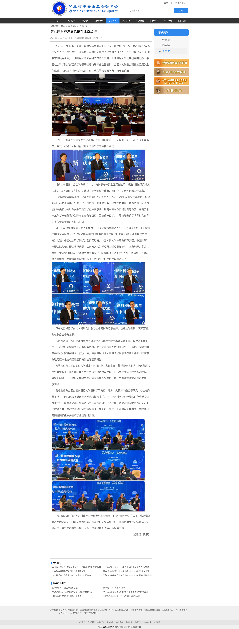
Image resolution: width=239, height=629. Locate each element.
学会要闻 (112, 21)
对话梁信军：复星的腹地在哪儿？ (66, 588)
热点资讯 (126, 21)
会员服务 (140, 21)
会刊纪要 (83, 26)
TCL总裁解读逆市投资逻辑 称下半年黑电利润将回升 (125, 592)
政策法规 (168, 21)
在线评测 (100, 622)
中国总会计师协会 (152, 610)
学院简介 (85, 21)
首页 (57, 21)
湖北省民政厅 (76, 613)
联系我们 (182, 21)
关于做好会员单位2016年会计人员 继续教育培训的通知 (126, 567)
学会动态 (110, 622)
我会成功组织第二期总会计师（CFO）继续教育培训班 (126, 571)
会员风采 (154, 21)
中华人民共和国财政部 (68, 610)
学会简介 (71, 21)
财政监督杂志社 (91, 613)
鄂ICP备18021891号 (106, 627)
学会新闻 (166, 40)
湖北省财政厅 (168, 610)
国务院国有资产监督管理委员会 (93, 610)
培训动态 (166, 45)
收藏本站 (181, 3)
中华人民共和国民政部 (119, 610)
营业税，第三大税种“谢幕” (114, 588)
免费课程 (91, 622)
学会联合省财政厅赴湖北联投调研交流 (68, 571)
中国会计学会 (136, 610)
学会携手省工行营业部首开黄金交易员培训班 (71, 575)
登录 (166, 3)
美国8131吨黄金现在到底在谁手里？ (67, 596)
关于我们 (82, 622)
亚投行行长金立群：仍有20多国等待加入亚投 (122, 596)
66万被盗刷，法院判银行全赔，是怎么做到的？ (72, 592)
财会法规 (147, 622)
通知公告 (99, 21)
